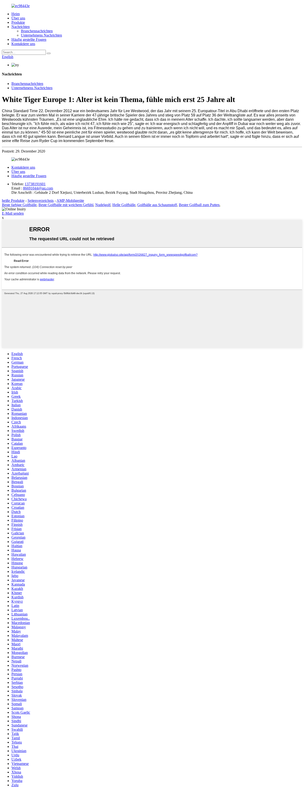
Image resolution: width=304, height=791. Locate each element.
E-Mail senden (13, 213)
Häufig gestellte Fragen (28, 39)
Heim (15, 14)
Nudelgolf (102, 205)
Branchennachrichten (37, 31)
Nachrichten (20, 27)
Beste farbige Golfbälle (19, 205)
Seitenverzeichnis (41, 201)
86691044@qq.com (38, 188)
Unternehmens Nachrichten (41, 35)
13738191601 (35, 184)
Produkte (18, 22)
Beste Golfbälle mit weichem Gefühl (65, 205)
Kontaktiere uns (23, 44)
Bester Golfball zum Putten (199, 205)
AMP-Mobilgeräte (70, 201)
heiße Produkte (13, 201)
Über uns (18, 18)
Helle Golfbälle (123, 205)
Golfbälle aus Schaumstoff (157, 205)
